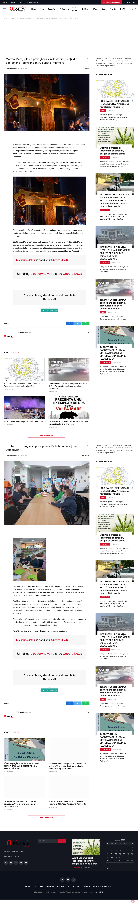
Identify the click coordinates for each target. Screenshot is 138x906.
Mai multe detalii (25, 260)
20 (120, 857)
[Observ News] (18, 9)
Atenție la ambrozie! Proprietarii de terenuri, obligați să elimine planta (112, 151)
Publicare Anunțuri (33, 2)
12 (116, 854)
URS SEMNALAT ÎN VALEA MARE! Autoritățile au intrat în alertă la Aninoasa (68, 422)
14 (124, 854)
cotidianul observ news (111, 2)
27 (120, 861)
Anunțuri (113, 9)
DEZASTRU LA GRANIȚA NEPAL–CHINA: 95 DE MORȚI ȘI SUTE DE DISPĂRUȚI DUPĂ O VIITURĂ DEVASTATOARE (115, 253)
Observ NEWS (59, 260)
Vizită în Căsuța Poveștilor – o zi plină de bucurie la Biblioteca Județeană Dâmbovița (67, 802)
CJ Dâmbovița (105, 362)
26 (116, 861)
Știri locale (74, 8)
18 (112, 857)
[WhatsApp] (6, 151)
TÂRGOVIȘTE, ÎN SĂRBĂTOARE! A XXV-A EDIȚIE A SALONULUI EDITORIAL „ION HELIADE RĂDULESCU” (113, 353)
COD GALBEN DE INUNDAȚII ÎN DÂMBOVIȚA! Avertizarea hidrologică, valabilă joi (23, 385)
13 (120, 854)
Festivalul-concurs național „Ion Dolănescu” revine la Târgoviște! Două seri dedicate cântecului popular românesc (68, 766)
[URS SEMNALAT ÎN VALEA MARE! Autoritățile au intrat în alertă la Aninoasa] (69, 407)
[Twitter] (6, 146)
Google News (72, 274)
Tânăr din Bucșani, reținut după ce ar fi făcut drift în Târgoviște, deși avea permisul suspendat (68, 386)
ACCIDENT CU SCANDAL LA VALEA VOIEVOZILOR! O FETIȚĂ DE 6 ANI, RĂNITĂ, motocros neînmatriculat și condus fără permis (114, 200)
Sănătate (51, 9)
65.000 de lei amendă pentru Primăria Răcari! (24, 421)
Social (41, 9)
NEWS (122, 9)
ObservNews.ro (11, 69)
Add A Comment (46, 435)
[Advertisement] (69, 38)
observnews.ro (43, 274)
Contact (5, 2)
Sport (104, 9)
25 (112, 861)
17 (107, 857)
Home (33, 9)
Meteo (13, 2)
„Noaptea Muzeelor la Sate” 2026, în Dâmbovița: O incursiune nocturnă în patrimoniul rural (20, 803)
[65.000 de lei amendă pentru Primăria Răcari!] (24, 407)
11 (112, 854)
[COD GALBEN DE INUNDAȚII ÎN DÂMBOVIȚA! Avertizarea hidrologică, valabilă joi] (24, 369)
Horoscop (21, 2)
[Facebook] (6, 141)
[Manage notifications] (133, 901)
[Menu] (4, 9)
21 (124, 857)
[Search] (134, 2)
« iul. (107, 868)
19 (116, 857)
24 (108, 861)
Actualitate (64, 9)
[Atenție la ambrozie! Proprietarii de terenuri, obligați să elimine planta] (115, 137)
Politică (85, 9)
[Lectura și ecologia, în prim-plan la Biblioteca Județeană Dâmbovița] (46, 524)
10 (108, 854)
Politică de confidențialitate (97, 886)
